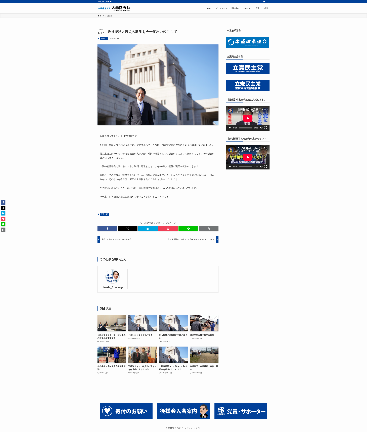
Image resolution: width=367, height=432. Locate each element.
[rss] (264, 1)
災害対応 (104, 38)
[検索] (268, 1)
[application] (248, 118)
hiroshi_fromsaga (112, 287)
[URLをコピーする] (208, 228)
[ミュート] (261, 127)
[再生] (229, 127)
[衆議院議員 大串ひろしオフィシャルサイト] (114, 8)
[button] (107, 228)
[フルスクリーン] (265, 127)
